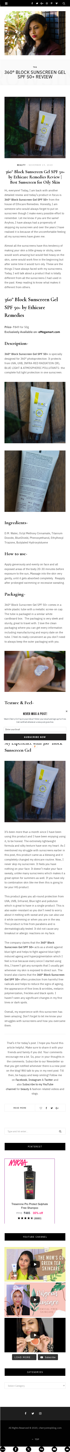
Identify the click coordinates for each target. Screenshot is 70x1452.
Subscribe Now (35, 737)
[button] (35, 714)
